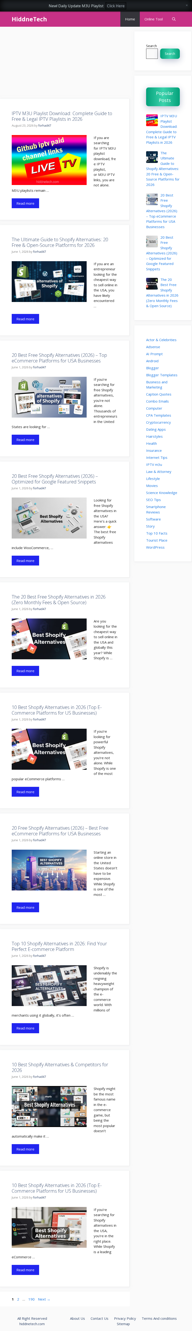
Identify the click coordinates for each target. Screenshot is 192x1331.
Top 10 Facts (156, 533)
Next (44, 1299)
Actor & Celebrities (161, 339)
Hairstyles (154, 436)
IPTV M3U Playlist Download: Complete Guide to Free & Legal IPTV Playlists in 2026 (62, 116)
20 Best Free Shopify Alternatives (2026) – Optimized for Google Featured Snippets (55, 479)
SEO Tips (153, 499)
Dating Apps (156, 429)
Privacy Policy (125, 1318)
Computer (154, 408)
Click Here (116, 5)
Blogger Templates (161, 375)
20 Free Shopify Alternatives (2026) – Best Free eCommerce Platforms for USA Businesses (60, 831)
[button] (173, 19)
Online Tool (153, 19)
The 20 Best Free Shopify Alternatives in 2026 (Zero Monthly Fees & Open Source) (59, 600)
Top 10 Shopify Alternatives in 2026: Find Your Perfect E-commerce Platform (59, 946)
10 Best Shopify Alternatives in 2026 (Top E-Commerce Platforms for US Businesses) (57, 710)
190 (32, 1299)
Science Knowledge (161, 492)
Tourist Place (156, 540)
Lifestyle (153, 478)
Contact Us (99, 1318)
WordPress (155, 547)
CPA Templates (158, 415)
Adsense (153, 346)
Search (151, 45)
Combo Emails (157, 401)
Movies (152, 485)
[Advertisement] (65, 64)
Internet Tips (156, 457)
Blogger (152, 368)
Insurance (154, 450)
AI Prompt (154, 353)
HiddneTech (29, 19)
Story (150, 526)
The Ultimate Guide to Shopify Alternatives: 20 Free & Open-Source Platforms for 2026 (60, 242)
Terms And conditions (159, 1318)
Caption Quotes (158, 394)
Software (153, 519)
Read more (25, 203)
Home (130, 19)
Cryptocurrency (158, 422)
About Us (77, 1318)
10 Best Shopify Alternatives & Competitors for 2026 (60, 1067)
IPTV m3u (154, 464)
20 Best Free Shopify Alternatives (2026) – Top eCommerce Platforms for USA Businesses (59, 358)
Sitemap (123, 1323)
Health (151, 443)
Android (152, 360)
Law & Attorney (158, 471)
